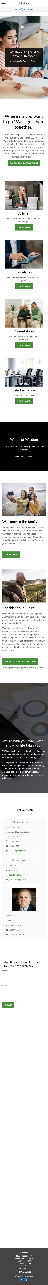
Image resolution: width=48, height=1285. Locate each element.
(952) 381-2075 (14, 874)
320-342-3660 (14, 841)
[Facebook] (21, 1279)
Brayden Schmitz (13, 827)
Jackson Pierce (12, 865)
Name (4, 970)
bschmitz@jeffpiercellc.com (19, 850)
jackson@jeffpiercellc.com (19, 879)
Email (4, 985)
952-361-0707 (14, 836)
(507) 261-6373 (27, 1258)
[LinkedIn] (25, 1279)
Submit (8, 1005)
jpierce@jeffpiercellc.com (19, 934)
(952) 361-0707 (14, 925)
